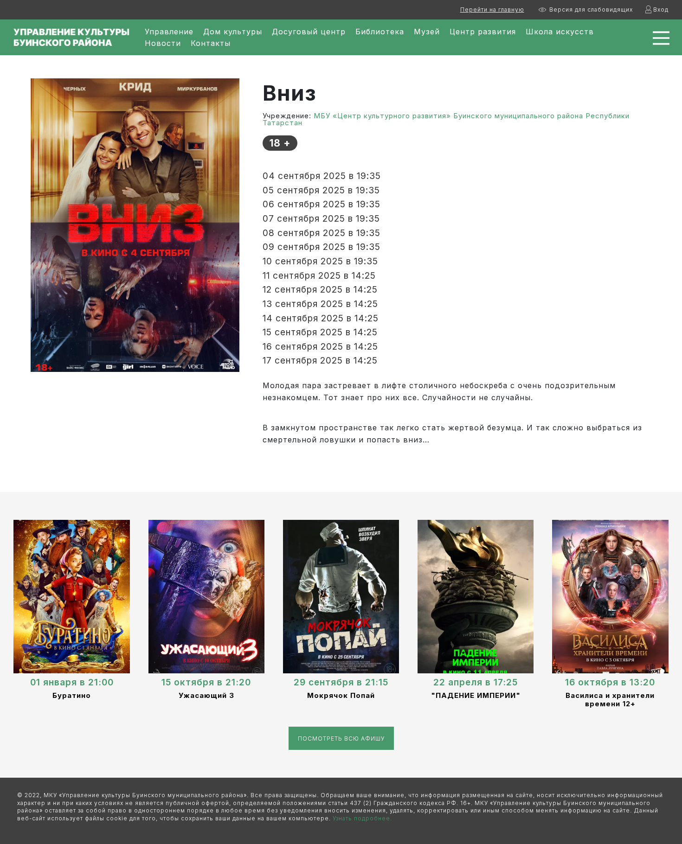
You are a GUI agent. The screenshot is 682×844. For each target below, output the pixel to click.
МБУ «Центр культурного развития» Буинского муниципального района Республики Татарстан (446, 119)
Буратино (71, 695)
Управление (169, 31)
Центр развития (483, 31)
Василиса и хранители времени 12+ (610, 699)
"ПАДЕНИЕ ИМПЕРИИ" (476, 695)
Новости (163, 43)
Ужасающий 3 (206, 695)
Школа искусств (560, 31)
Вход (661, 9)
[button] (135, 224)
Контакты (211, 43)
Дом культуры (232, 31)
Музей (427, 31)
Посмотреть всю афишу (341, 738)
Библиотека (379, 31)
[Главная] (71, 37)
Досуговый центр (309, 31)
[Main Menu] (655, 38)
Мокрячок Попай (341, 695)
